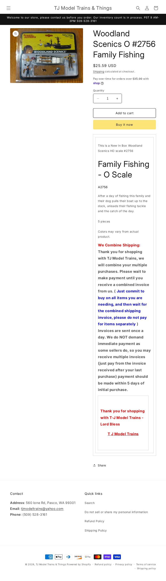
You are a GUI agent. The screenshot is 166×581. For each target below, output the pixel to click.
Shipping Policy (96, 530)
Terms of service (146, 564)
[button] (8, 8)
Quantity (98, 90)
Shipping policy (146, 568)
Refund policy (103, 564)
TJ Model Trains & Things (51, 564)
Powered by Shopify (79, 564)
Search (90, 503)
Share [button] (102, 465)
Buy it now (124, 125)
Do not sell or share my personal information (116, 512)
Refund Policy (94, 521)
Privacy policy (123, 564)
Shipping (98, 71)
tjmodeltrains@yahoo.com (42, 509)
